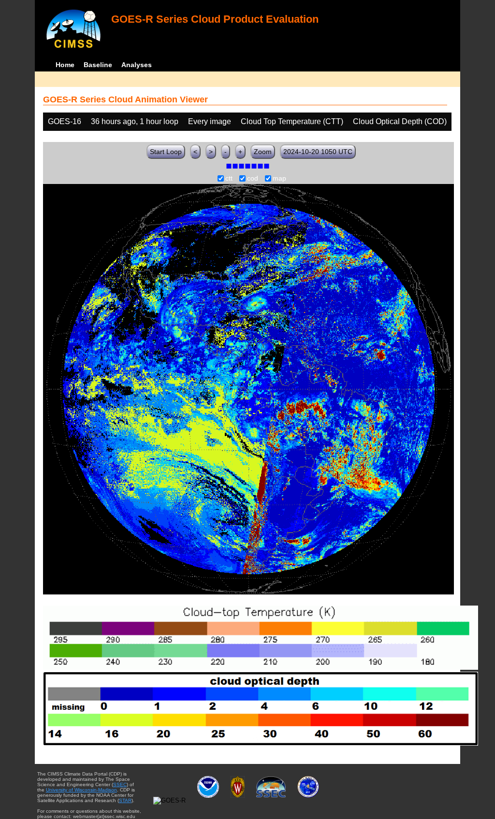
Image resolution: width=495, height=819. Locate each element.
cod (252, 179)
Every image (209, 121)
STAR (125, 800)
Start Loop (166, 151)
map (279, 179)
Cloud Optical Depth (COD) (400, 121)
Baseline (98, 65)
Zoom (263, 151)
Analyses (136, 65)
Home (65, 65)
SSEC (120, 784)
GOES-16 (64, 121)
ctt (229, 179)
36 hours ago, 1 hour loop (134, 121)
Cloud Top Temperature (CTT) (292, 121)
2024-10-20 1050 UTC (317, 151)
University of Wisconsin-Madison (81, 789)
